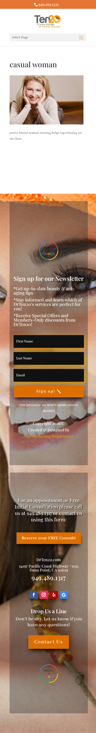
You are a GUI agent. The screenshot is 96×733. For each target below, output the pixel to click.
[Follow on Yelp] (54, 595)
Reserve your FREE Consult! (49, 538)
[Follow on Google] (64, 595)
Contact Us (48, 642)
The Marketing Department (48, 436)
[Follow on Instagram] (44, 595)
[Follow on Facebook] (34, 595)
